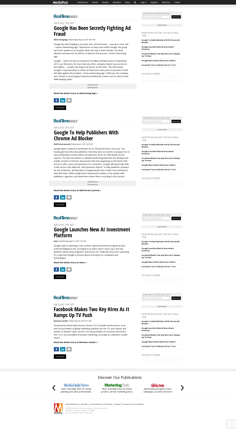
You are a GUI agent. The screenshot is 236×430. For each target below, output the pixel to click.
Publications (82, 2)
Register (154, 2)
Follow (177, 2)
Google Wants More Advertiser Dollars (159, 60)
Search (135, 2)
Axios (56, 241)
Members (117, 2)
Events (95, 2)
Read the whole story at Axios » (70, 262)
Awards (105, 2)
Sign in (144, 2)
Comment (60, 107)
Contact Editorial (96, 404)
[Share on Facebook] (56, 100)
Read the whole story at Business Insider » (76, 342)
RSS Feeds (108, 404)
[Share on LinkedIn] (62, 100)
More (127, 2)
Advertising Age (61, 40)
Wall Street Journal (62, 144)
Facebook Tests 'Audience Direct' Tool (158, 65)
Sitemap (117, 404)
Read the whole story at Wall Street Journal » (77, 190)
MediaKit (84, 404)
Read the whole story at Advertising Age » (76, 93)
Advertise (166, 2)
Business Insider (61, 321)
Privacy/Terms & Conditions (133, 404)
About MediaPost (72, 404)
